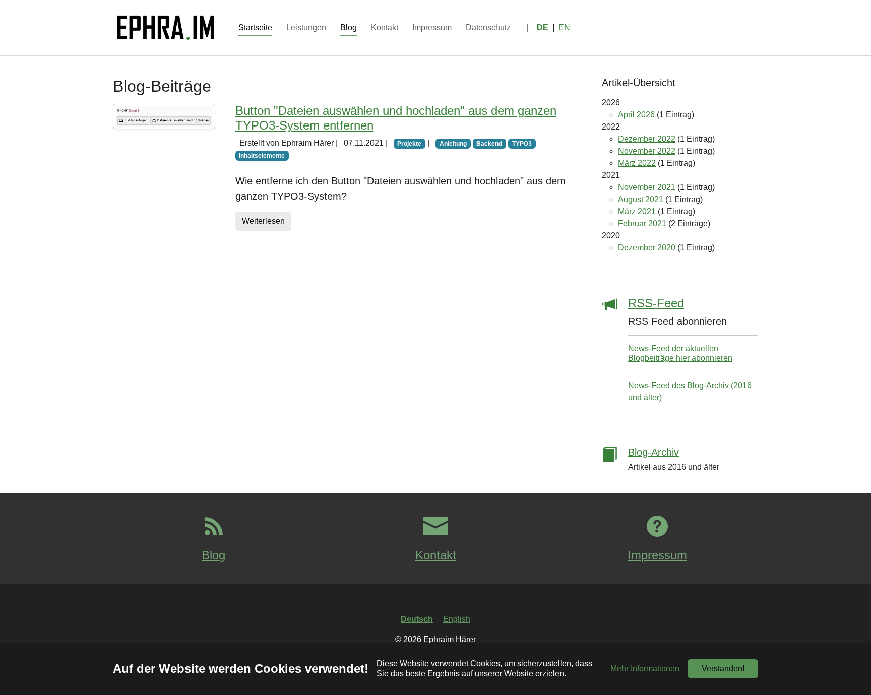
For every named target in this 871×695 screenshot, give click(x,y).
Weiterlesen (263, 221)
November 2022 (646, 151)
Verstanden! (723, 668)
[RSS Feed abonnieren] (610, 350)
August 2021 (640, 199)
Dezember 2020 (646, 247)
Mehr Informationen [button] (644, 668)
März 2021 (637, 211)
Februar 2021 (642, 223)
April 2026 (636, 114)
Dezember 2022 (646, 139)
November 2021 (646, 187)
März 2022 (637, 163)
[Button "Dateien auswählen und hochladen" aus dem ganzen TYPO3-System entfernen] (164, 116)
